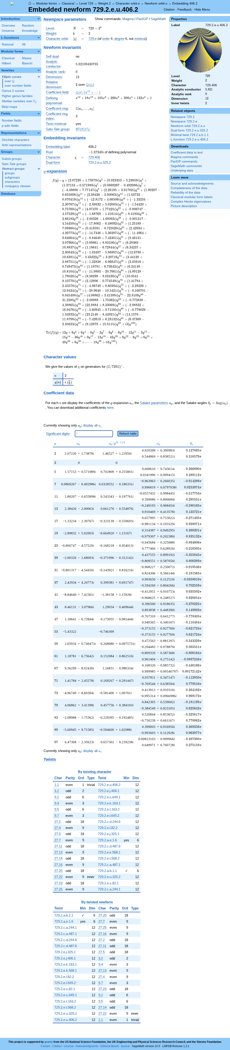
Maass (26, 58)
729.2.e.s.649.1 (109, 797)
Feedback (184, 9)
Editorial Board (109, 1046)
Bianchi (27, 63)
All (23, 44)
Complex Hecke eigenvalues (191, 201)
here (110, 407)
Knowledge (30, 30)
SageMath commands (186, 166)
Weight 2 (104, 3)
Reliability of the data (185, 192)
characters (12, 181)
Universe (8, 30)
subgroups (12, 177)
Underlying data (182, 170)
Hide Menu (202, 9)
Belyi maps (9, 106)
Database (8, 193)
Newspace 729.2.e (184, 121)
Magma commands (184, 157)
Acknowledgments (87, 1046)
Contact (45, 1046)
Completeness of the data (189, 188)
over (9, 81)
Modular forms (46, 3)
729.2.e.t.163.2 (108, 809)
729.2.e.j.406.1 (108, 791)
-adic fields (10, 125)
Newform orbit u (156, 3)
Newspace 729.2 (183, 117)
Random (28, 25)
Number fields (12, 120)
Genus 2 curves (13, 91)
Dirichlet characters (15, 140)
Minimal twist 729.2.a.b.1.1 (190, 135)
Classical (68, 3)
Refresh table (128, 433)
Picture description (184, 206)
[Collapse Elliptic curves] (39, 77)
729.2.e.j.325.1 (108, 834)
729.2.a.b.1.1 (107, 871)
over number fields (18, 85)
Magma (128, 19)
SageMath (158, 19)
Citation (169, 9)
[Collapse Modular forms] (38, 51)
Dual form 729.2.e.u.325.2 (189, 130)
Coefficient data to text (187, 152)
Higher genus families (17, 96)
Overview (8, 25)
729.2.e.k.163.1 (109, 803)
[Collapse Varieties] (38, 70)
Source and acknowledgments (192, 183)
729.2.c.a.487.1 (109, 865)
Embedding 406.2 (184, 3)
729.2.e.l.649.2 (108, 815)
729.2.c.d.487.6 (109, 846)
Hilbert (6, 63)
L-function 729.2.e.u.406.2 (189, 139)
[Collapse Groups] (38, 152)
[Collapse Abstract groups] (39, 169)
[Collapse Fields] (38, 113)
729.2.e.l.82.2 (107, 828)
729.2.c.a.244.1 (109, 889)
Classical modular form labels (191, 197)
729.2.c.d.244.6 (109, 822)
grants (48, 1041)
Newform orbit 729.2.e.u (188, 126)
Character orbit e (128, 3)
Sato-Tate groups (14, 164)
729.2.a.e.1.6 (107, 840)
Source (125, 1046)
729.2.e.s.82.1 (108, 883)
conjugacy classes (18, 186)
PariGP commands (184, 161)
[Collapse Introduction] (38, 18)
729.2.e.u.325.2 (99, 162)
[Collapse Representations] (38, 133)
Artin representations (16, 145)
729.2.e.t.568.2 (108, 858)
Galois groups (12, 158)
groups (10, 173)
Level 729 (86, 3)
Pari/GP (142, 19)
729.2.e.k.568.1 (109, 852)
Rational (7, 44)
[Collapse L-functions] (38, 37)
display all (92, 425)
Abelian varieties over (19, 101)
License (69, 1046)
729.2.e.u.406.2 (109, 785)
